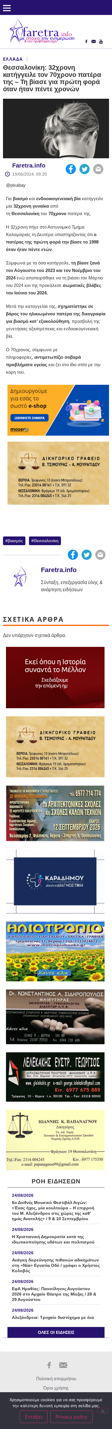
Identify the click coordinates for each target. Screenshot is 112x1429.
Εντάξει (33, 1417)
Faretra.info (28, 165)
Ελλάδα (13, 59)
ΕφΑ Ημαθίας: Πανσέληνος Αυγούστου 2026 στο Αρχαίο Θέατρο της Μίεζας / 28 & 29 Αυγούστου (54, 1294)
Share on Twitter (84, 169)
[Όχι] (102, 1410)
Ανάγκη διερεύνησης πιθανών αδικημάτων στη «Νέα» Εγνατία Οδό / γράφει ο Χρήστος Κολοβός (56, 1265)
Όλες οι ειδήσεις (56, 1332)
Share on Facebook (71, 169)
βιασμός (15, 540)
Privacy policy (72, 1417)
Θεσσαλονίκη (46, 540)
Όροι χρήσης (56, 1387)
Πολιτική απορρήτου (56, 1378)
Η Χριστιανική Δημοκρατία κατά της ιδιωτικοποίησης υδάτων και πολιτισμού (53, 1239)
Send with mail (98, 169)
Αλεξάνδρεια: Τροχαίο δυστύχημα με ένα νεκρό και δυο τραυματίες (53, 1320)
